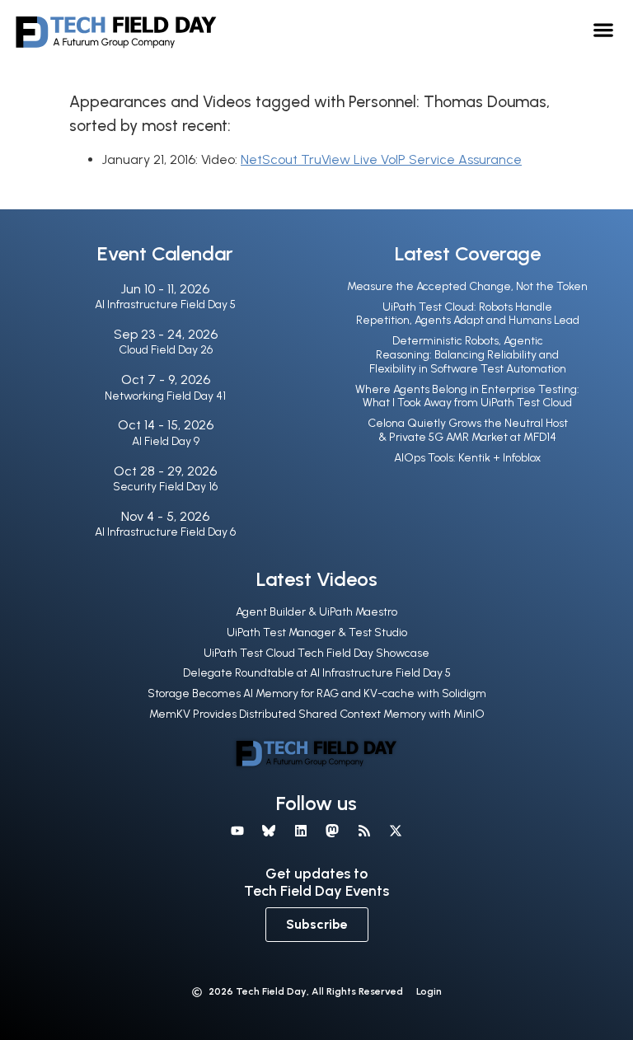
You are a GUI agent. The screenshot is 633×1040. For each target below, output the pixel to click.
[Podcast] (363, 831)
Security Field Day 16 (165, 487)
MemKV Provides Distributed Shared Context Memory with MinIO (317, 714)
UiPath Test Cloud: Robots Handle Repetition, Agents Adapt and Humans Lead (467, 314)
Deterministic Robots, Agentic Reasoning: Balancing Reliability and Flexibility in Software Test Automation (467, 355)
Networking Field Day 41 (165, 396)
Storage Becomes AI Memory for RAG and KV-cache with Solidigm (317, 693)
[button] (604, 29)
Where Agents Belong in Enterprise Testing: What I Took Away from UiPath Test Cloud (467, 396)
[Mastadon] (332, 831)
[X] (396, 831)
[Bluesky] (269, 831)
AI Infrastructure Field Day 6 (165, 532)
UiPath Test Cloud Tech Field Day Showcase (316, 653)
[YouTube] (237, 831)
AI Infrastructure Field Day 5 (165, 304)
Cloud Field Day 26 (166, 350)
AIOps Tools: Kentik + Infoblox (467, 458)
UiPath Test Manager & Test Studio (317, 632)
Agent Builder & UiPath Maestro (316, 612)
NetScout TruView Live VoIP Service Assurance (381, 159)
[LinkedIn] (301, 831)
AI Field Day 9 (165, 441)
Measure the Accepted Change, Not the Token (467, 286)
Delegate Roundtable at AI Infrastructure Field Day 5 (317, 673)
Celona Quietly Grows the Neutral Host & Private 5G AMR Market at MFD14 (468, 430)
